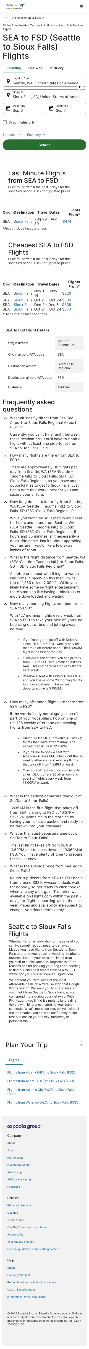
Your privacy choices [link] (20, 1241)
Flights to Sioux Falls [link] (28, 17)
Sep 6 (18, 110)
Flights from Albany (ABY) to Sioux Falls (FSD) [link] (41, 1072)
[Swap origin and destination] (80, 88)
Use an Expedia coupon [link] (22, 1289)
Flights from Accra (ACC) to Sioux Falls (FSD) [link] (40, 1081)
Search (45, 145)
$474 (67, 221)
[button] (44, 1044)
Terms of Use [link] (15, 1220)
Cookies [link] (12, 1212)
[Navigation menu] (81, 6)
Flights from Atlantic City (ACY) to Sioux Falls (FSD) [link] (40, 1092)
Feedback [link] (13, 1186)
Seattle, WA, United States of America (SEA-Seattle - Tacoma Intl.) (49, 83)
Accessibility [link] (15, 1234)
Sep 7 (61, 110)
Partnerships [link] (15, 1157)
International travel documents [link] (26, 1296)
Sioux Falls (23, 221)
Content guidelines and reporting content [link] (33, 1249)
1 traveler (10, 134)
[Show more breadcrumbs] (7, 18)
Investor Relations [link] (18, 1165)
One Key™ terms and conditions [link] (27, 1227)
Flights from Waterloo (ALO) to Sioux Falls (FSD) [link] (42, 1102)
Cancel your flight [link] (18, 1275)
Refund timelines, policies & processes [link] (31, 1282)
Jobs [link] (10, 1150)
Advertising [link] (14, 1172)
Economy (34, 134)
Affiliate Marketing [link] (19, 1179)
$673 (66, 309)
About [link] (11, 1143)
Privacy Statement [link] (19, 1205)
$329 (66, 293)
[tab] (14, 68)
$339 (66, 300)
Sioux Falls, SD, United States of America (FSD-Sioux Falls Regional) (49, 96)
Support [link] (12, 1267)
